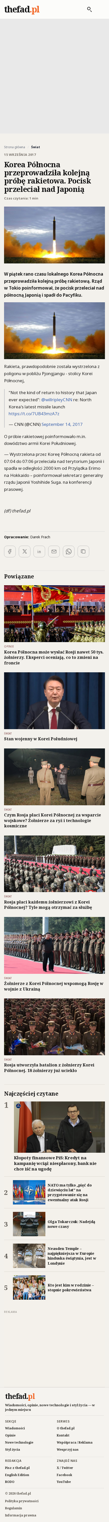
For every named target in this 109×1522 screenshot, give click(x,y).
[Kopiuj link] (83, 551)
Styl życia (12, 1449)
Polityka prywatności (22, 1501)
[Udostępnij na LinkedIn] (39, 551)
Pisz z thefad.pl (17, 1468)
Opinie (10, 1435)
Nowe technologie (19, 1442)
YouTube (64, 1482)
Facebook (64, 1475)
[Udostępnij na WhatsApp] (69, 551)
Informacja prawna (20, 1515)
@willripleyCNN (56, 400)
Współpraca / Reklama (75, 1442)
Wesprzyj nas (68, 1449)
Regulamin (13, 1508)
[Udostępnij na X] (24, 551)
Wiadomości (15, 1428)
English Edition (17, 1475)
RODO (9, 1482)
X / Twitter (65, 1468)
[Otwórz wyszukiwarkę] (87, 9)
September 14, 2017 (62, 424)
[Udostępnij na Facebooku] (10, 551)
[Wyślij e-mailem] (54, 551)
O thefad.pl (66, 1428)
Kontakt (63, 1435)
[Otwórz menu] (99, 9)
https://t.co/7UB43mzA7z (34, 413)
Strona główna (14, 147)
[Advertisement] (54, 75)
